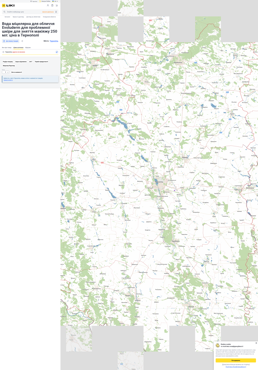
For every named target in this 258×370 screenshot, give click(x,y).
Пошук (4, 11)
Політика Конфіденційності (236, 367)
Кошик (56, 5)
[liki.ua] (10, 5)
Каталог (7, 17)
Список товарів (52, 5)
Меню (3, 5)
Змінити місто (8, 80)
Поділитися (22, 41)
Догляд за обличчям (33, 17)
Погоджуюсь (235, 360)
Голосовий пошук (56, 11)
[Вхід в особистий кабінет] (48, 5)
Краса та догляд (18, 17)
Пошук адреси (3, 52)
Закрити (256, 343)
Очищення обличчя (49, 17)
